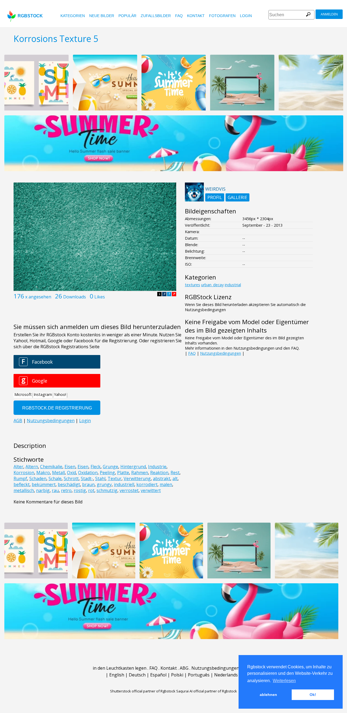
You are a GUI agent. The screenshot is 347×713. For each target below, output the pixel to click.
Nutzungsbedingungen (220, 353)
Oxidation (88, 473)
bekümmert (44, 484)
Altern (31, 467)
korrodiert (147, 484)
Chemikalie (51, 467)
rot (91, 490)
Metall (58, 473)
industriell (124, 484)
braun (88, 484)
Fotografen (222, 16)
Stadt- (87, 478)
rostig (80, 490)
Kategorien (72, 16)
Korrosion (24, 473)
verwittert (151, 490)
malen (166, 484)
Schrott (71, 478)
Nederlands (226, 675)
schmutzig (107, 490)
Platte (123, 473)
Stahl (100, 478)
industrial (233, 284)
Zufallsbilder (156, 16)
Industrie (157, 467)
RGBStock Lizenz (208, 297)
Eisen (70, 467)
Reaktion (159, 473)
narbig (43, 490)
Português (199, 675)
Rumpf (20, 478)
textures (192, 284)
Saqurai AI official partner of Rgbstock (206, 691)
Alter (18, 467)
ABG (184, 668)
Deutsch (137, 675)
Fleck (96, 467)
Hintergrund (133, 467)
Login (246, 16)
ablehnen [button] (268, 694)
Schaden (37, 478)
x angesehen (38, 297)
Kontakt (196, 16)
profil (214, 197)
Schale (55, 478)
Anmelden (329, 14)
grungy (104, 484)
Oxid (71, 473)
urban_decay (212, 284)
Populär (127, 16)
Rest (175, 473)
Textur (114, 478)
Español (158, 675)
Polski (177, 675)
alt (175, 478)
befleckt (22, 484)
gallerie (237, 197)
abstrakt (161, 478)
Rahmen (139, 473)
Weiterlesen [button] (284, 680)
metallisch (24, 490)
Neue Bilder (101, 16)
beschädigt (69, 484)
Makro (43, 473)
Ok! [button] (313, 694)
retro (66, 490)
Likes (99, 297)
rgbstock (30, 16)
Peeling (107, 473)
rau (55, 490)
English (116, 675)
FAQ (179, 16)
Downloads (74, 297)
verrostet (129, 490)
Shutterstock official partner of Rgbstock (142, 691)
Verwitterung (137, 478)
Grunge (110, 467)
